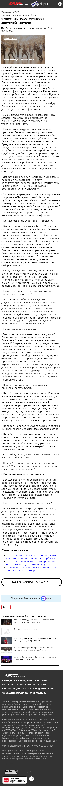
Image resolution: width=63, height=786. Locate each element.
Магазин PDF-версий (33, 684)
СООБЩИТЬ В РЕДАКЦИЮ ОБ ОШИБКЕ (24, 692)
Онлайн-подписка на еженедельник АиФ (28, 688)
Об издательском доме (17, 680)
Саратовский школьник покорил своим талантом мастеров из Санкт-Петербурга (30, 557)
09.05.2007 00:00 (10, 12)
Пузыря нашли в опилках (25, 629)
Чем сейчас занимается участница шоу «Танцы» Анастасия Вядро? (30, 569)
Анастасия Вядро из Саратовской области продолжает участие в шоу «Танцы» (33, 649)
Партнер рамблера (28, 772)
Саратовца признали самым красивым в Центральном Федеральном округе (30, 563)
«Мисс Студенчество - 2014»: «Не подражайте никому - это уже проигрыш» (35, 639)
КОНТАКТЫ (41, 680)
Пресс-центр (10, 684)
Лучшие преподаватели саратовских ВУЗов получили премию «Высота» (34, 621)
